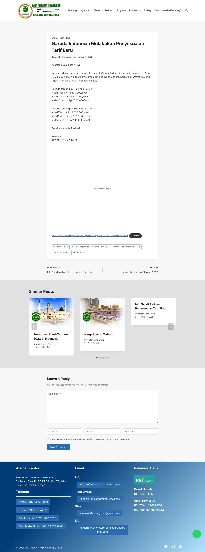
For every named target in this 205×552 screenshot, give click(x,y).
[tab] (97, 358)
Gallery (147, 10)
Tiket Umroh (79, 252)
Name (52, 431)
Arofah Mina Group (62, 57)
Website (129, 431)
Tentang (72, 10)
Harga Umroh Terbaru (99, 334)
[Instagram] (173, 546)
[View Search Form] (186, 10)
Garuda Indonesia (80, 247)
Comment (54, 393)
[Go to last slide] (34, 326)
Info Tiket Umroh (61, 252)
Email (90, 431)
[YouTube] (180, 546)
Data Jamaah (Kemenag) (167, 10)
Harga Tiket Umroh (101, 247)
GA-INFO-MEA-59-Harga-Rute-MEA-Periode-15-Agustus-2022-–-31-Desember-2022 (90, 235)
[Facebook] (166, 546)
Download (135, 235)
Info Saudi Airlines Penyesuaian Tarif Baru (70, 270)
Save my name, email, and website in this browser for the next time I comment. (90, 439)
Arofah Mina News (61, 38)
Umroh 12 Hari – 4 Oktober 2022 (139, 270)
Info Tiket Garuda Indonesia (127, 247)
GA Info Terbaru (60, 247)
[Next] (170, 326)
